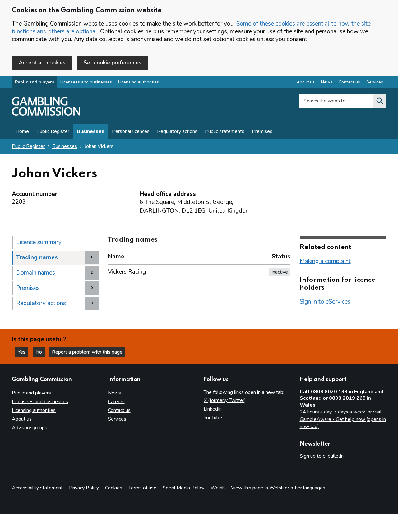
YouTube (213, 417)
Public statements (224, 131)
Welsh (218, 487)
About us (306, 82)
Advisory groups (29, 427)
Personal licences (131, 131)
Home (22, 131)
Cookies (113, 487)
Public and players (34, 82)
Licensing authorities (138, 82)
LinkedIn (213, 409)
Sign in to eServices (325, 302)
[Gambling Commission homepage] (46, 114)
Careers (116, 401)
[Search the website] (379, 101)
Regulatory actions (177, 131)
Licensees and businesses (86, 82)
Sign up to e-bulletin (322, 456)
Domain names (35, 273)
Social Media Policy (183, 487)
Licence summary (39, 242)
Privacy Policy (84, 487)
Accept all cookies (42, 62)
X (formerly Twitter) (225, 400)
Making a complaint (325, 261)
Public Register (52, 131)
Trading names (37, 257)
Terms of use (142, 487)
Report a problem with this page (87, 352)
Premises (262, 131)
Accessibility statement (37, 487)
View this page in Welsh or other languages (278, 487)
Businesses (90, 131)
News (326, 82)
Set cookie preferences (112, 62)
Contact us (349, 82)
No (40, 352)
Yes (23, 352)
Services (374, 82)
